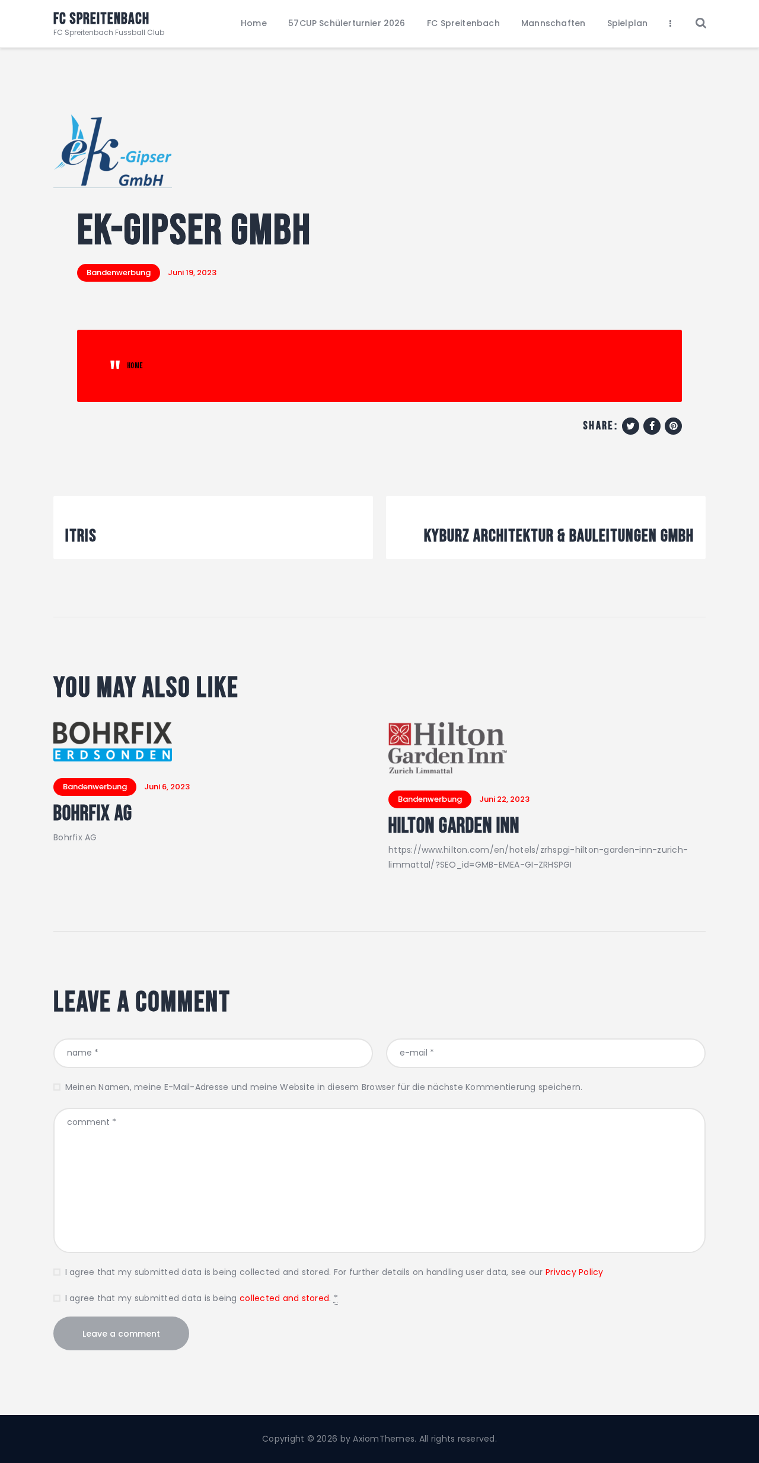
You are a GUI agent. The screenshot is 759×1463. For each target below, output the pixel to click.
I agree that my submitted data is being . (201, 1298)
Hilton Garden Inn (453, 827)
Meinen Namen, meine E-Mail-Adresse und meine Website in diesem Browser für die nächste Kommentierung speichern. (323, 1087)
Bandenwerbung (119, 272)
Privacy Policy (575, 1272)
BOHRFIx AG (92, 814)
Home (135, 366)
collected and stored (284, 1298)
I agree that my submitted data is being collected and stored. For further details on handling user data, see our (334, 1272)
